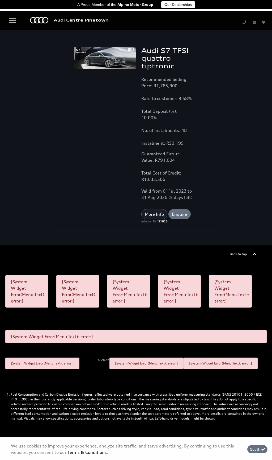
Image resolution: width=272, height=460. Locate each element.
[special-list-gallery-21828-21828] (105, 57)
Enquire (179, 214)
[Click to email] (254, 22)
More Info (154, 214)
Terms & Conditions (87, 452)
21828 (163, 221)
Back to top (238, 254)
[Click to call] (244, 22)
